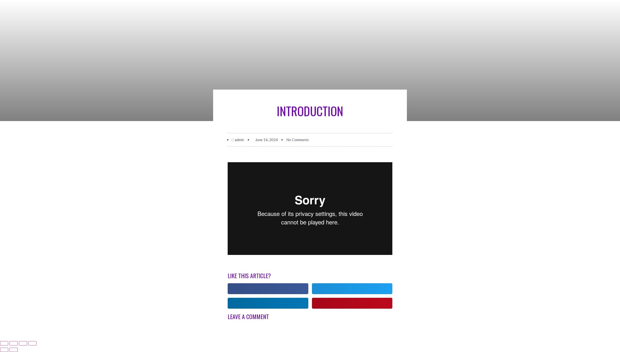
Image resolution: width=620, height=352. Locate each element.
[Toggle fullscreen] (23, 343)
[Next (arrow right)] (13, 350)
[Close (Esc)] (4, 343)
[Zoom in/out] (32, 343)
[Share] (13, 343)
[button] (268, 288)
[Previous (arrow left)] (4, 350)
